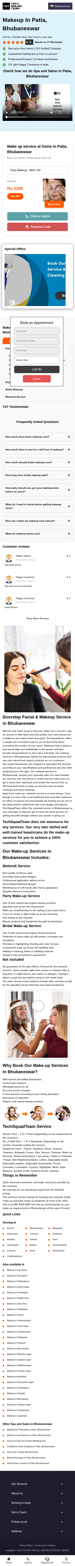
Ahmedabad (58, 1250)
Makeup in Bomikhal (16, 1376)
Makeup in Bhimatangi (17, 1399)
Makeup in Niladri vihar (18, 1298)
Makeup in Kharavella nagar (20, 1382)
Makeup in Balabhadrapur (19, 1365)
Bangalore (58, 1228)
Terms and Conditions (45, 1545)
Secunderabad (60, 1245)
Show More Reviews (37, 618)
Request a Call (40, 226)
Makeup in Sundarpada (18, 1410)
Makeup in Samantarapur (19, 1320)
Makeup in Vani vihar (17, 1304)
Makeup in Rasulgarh (17, 1275)
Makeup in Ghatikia (16, 1393)
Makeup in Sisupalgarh (18, 1388)
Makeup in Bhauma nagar (19, 1354)
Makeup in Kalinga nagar (19, 1404)
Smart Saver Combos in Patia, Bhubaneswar (28, 1463)
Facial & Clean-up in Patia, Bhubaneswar (26, 1441)
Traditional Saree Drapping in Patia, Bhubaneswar (31, 1446)
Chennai (34, 1234)
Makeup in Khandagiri (17, 1292)
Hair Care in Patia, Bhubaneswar (22, 1452)
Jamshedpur (13, 1245)
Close (36, 379)
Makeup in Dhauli (15, 1315)
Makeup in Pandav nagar (19, 1371)
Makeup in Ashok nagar (18, 1287)
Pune (55, 1239)
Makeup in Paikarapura (18, 1281)
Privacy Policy (26, 1545)
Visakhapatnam (14, 1256)
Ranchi (10, 1228)
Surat (32, 1250)
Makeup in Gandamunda (19, 1332)
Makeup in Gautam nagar (19, 1360)
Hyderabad (12, 1234)
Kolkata (33, 1239)
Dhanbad (57, 1234)
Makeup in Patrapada (17, 1337)
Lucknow (11, 1250)
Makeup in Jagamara (17, 1416)
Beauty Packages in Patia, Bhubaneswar (26, 1458)
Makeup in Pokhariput (17, 1309)
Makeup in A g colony (17, 1270)
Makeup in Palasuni (16, 1343)
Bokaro (33, 1245)
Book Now (54, 204)
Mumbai (11, 1239)
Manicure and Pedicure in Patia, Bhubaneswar (29, 1435)
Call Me (37, 369)
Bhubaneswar (36, 1228)
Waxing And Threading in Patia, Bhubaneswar (29, 1429)
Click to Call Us (40, 216)
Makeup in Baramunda (18, 1348)
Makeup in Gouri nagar (18, 1326)
